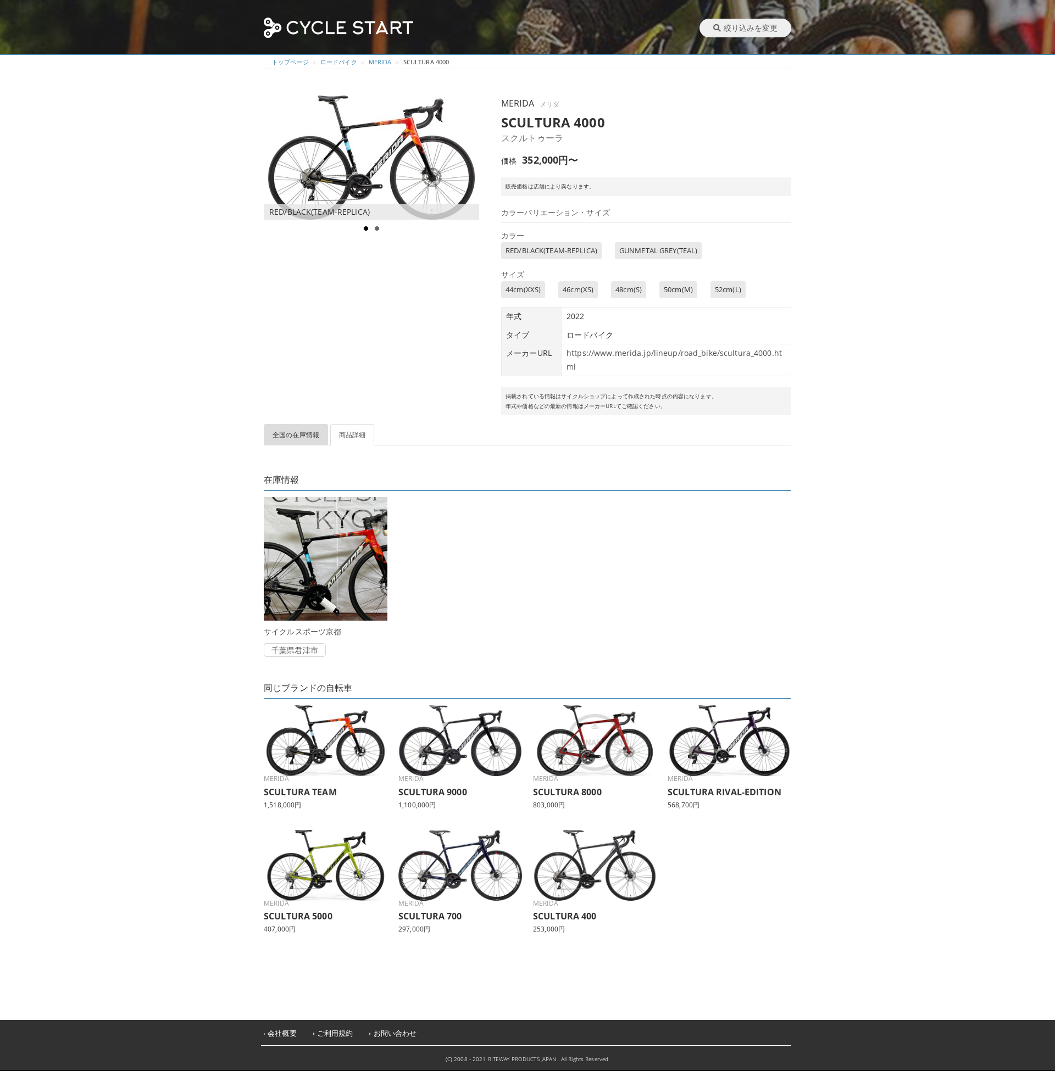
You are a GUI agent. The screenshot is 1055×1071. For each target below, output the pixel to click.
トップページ (290, 62)
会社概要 (282, 1033)
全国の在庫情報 (296, 434)
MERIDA (380, 62)
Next (470, 157)
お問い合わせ (395, 1033)
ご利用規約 (335, 1033)
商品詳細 (352, 434)
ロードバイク (338, 62)
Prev (278, 157)
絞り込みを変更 (751, 28)
